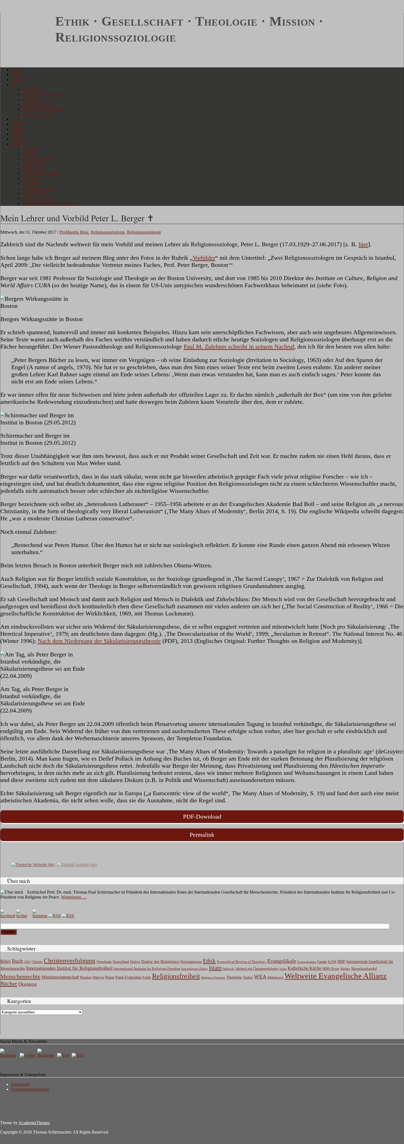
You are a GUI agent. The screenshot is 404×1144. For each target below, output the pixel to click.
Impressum (20, 1084)
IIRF (341, 961)
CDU (27, 961)
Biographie (31, 89)
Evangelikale (281, 961)
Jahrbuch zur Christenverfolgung (256, 969)
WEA (260, 977)
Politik (146, 977)
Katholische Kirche (304, 968)
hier (363, 244)
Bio (14, 84)
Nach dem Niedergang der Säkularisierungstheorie (99, 640)
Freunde (29, 153)
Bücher (17, 129)
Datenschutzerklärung (30, 1089)
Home (16, 69)
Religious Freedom (213, 977)
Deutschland (121, 962)
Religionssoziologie (108, 232)
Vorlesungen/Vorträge (41, 173)
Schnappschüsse (36, 198)
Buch (17, 961)
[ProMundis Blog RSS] (68, 915)
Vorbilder (30, 149)
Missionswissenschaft (60, 977)
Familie (322, 962)
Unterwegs (31, 178)
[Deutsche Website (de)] (33, 864)
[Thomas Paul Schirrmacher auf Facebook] (7, 915)
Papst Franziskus (128, 977)
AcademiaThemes (34, 1122)
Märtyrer (98, 977)
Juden (283, 968)
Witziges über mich (39, 188)
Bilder (16, 144)
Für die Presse (34, 193)
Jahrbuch (228, 968)
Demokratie (104, 962)
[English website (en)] (77, 864)
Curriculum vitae (36, 104)
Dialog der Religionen (160, 961)
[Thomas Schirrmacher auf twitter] (28, 1055)
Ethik (209, 961)
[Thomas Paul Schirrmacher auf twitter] (23, 915)
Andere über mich (38, 114)
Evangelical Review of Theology (241, 962)
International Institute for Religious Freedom (147, 968)
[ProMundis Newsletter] (54, 915)
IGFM (332, 962)
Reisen (17, 79)
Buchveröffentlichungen (43, 109)
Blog (15, 74)
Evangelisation (306, 961)
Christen (37, 962)
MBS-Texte (330, 968)
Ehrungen (30, 99)
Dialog (135, 962)
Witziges (29, 183)
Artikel (17, 124)
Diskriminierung (191, 962)
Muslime (86, 977)
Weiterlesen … (74, 897)
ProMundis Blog (74, 232)
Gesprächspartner (37, 158)
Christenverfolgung (69, 960)
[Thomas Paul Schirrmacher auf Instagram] (39, 915)
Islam (215, 968)
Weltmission (275, 977)
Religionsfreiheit (176, 976)
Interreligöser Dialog (194, 968)
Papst (109, 977)
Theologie (234, 977)
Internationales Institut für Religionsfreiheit (69, 968)
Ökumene (27, 984)
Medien (345, 968)
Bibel (5, 961)
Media (16, 134)
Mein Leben (32, 168)
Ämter (16, 119)
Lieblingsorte (33, 163)
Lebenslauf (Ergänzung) (43, 94)
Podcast (18, 139)
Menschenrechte (20, 976)
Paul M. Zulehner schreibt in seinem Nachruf (239, 346)
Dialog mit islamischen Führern (49, 203)
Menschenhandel (364, 969)
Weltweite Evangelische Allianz (335, 975)
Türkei (248, 977)
